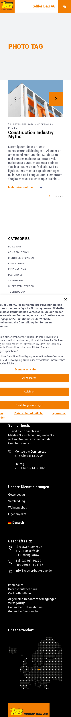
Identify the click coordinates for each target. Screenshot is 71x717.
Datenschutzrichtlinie (28, 413)
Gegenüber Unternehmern (25, 607)
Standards (16, 280)
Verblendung (16, 501)
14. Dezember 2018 (21, 124)
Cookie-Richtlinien (20, 593)
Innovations (17, 269)
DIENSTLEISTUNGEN (21, 258)
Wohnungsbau (17, 507)
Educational (17, 263)
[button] (65, 299)
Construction (18, 252)
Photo (12, 128)
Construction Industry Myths (31, 134)
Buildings (15, 246)
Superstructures (21, 286)
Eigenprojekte (17, 514)
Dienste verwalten (26, 370)
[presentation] (15, 99)
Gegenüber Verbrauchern (24, 611)
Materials (44, 124)
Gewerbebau (16, 495)
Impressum (59, 413)
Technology (17, 292)
